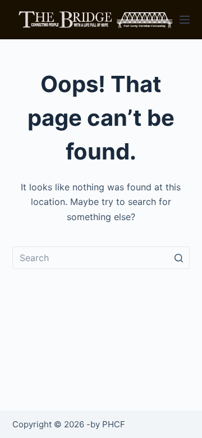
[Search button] (178, 258)
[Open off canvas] (185, 20)
